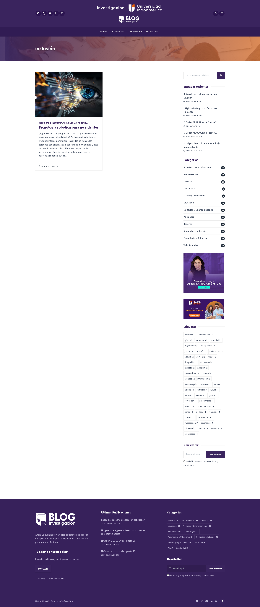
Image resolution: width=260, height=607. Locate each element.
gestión (200, 356)
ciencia (189, 412)
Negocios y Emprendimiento (198, 209)
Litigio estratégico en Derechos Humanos (123, 530)
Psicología (188, 216)
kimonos (201, 395)
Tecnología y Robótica (75, 123)
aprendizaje (191, 384)
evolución (201, 351)
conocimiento (206, 334)
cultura (214, 389)
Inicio (103, 31)
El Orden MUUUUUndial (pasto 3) (200, 122)
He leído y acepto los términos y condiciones (191, 575)
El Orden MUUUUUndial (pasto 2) (200, 132)
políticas (189, 406)
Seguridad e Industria (50, 123)
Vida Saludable (191, 245)
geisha (213, 395)
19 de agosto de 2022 (50, 166)
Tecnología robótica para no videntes (69, 127)
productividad (206, 400)
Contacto (43, 569)
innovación (206, 362)
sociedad (216, 340)
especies (190, 378)
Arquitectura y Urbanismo (197, 167)
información (203, 378)
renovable (214, 412)
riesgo (212, 356)
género (189, 340)
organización (191, 345)
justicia (189, 351)
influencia (190, 428)
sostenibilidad (192, 373)
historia (189, 395)
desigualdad (191, 362)
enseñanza (202, 340)
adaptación (207, 423)
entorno (206, 373)
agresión (202, 367)
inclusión (190, 417)
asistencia (216, 428)
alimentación (204, 417)
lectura (218, 384)
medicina (201, 412)
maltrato (189, 367)
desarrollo (190, 334)
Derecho (187, 181)
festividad (202, 389)
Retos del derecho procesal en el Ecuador (123, 519)
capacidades (191, 434)
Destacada (189, 188)
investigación (191, 423)
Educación (188, 202)
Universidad (135, 31)
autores (189, 389)
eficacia (189, 356)
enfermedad (216, 351)
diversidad (206, 384)
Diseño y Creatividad (194, 195)
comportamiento (205, 406)
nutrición (203, 428)
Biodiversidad (190, 174)
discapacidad (208, 345)
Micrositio (151, 31)
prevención (191, 400)
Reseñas (187, 223)
